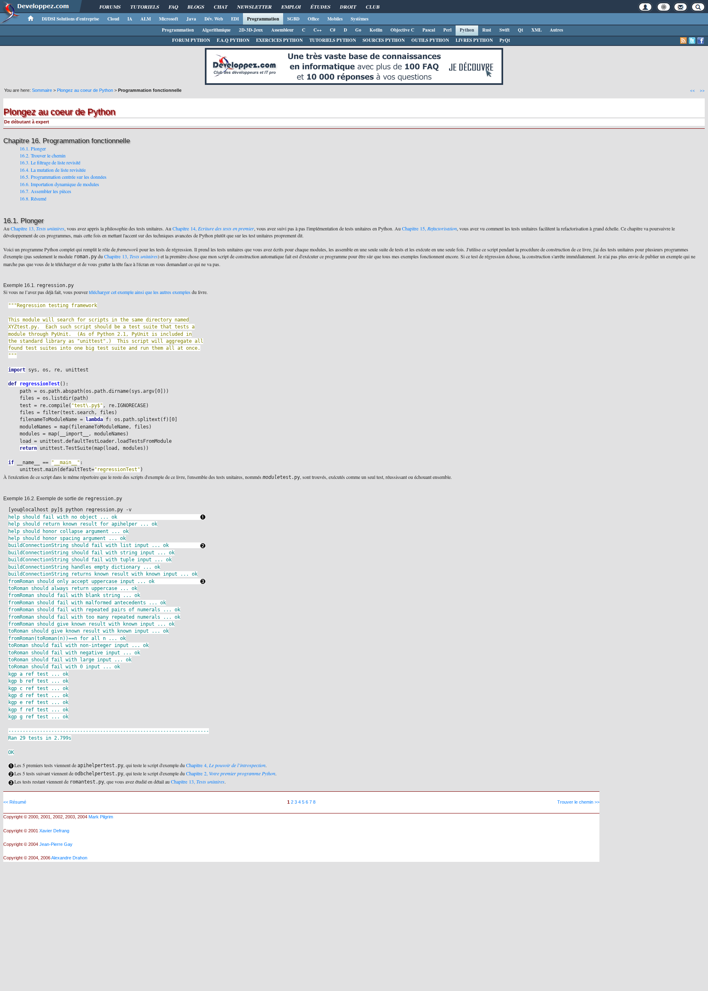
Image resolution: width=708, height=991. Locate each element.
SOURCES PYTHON (384, 40)
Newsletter (254, 6)
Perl (447, 30)
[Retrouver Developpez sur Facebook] (700, 40)
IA (129, 19)
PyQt (504, 40)
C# (333, 30)
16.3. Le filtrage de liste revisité (50, 162)
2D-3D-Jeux (251, 30)
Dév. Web (213, 19)
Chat (220, 6)
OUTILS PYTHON (430, 40)
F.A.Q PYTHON (233, 40)
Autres (556, 30)
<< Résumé (14, 802)
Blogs (196, 6)
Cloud (113, 19)
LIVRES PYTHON (474, 40)
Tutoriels (144, 6)
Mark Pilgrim (100, 816)
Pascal (428, 30)
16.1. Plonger (33, 148)
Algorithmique (216, 30)
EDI (235, 19)
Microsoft (168, 19)
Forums (110, 6)
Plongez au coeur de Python (85, 90)
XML (536, 30)
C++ (317, 30)
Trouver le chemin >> (578, 802)
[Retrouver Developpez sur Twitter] (692, 40)
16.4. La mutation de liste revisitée (53, 169)
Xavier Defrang (54, 830)
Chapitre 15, (429, 228)
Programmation (263, 19)
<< (692, 90)
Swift (504, 30)
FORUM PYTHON (191, 40)
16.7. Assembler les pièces (45, 191)
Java (191, 19)
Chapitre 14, (213, 228)
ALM (146, 19)
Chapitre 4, (226, 765)
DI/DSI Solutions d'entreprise (70, 19)
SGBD (293, 19)
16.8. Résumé (33, 198)
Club (372, 6)
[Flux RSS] (683, 40)
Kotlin (376, 30)
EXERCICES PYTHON (279, 40)
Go (358, 30)
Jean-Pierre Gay (56, 844)
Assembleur (282, 30)
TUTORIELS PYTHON (332, 40)
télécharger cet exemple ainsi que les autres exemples (140, 292)
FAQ (173, 6)
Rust (486, 30)
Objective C (402, 30)
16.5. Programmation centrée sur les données (63, 176)
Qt (520, 30)
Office (313, 19)
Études (320, 6)
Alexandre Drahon (69, 857)
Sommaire (42, 90)
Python (467, 30)
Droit (348, 6)
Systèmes (359, 19)
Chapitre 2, (230, 773)
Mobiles (335, 19)
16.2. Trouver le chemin (43, 155)
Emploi (291, 6)
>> (702, 90)
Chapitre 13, (37, 228)
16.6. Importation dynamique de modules (59, 184)
